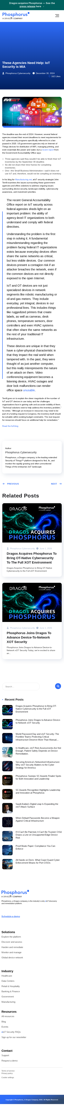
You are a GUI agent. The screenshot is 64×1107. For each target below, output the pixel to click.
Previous (13, 484)
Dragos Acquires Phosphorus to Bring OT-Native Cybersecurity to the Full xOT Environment (32, 558)
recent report (48, 150)
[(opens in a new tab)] (32, 523)
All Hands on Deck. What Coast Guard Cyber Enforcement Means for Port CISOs (38, 861)
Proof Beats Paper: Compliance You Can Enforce (35, 847)
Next (54, 484)
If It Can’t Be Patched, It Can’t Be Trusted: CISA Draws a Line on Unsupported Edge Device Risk (39, 835)
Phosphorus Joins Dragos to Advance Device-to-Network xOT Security (29, 637)
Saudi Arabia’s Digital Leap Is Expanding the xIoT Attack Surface (37, 805)
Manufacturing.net (23, 179)
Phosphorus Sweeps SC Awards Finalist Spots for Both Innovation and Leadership (38, 777)
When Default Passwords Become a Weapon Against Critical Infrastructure (38, 819)
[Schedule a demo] (2, 911)
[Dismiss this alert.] (62, 4)
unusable (29, 390)
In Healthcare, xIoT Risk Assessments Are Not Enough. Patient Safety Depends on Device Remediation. (38, 751)
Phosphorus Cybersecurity (17, 73)
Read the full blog (10, 426)
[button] (57, 16)
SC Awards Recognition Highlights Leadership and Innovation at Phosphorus (38, 791)
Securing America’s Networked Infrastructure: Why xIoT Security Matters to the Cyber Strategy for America (38, 765)
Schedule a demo (10, 917)
